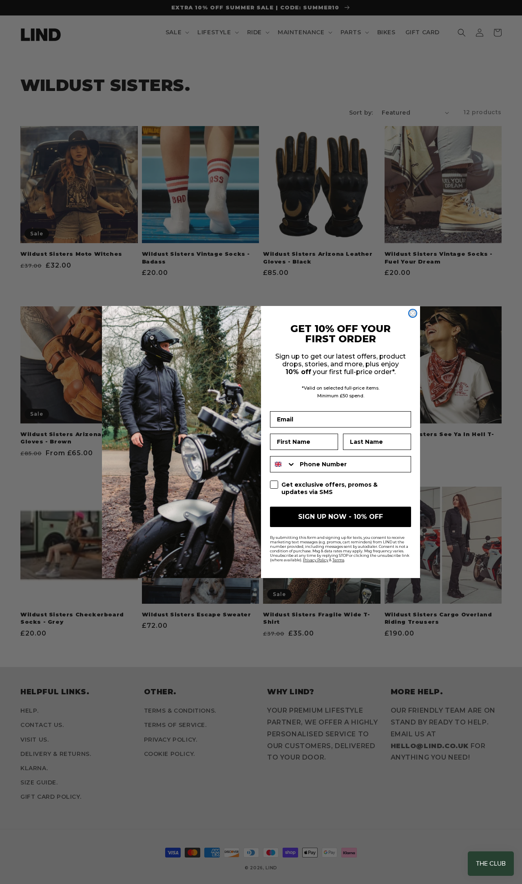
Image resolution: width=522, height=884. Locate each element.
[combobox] (283, 464)
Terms (338, 560)
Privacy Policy (315, 560)
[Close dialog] (413, 313)
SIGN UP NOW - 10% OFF (340, 517)
